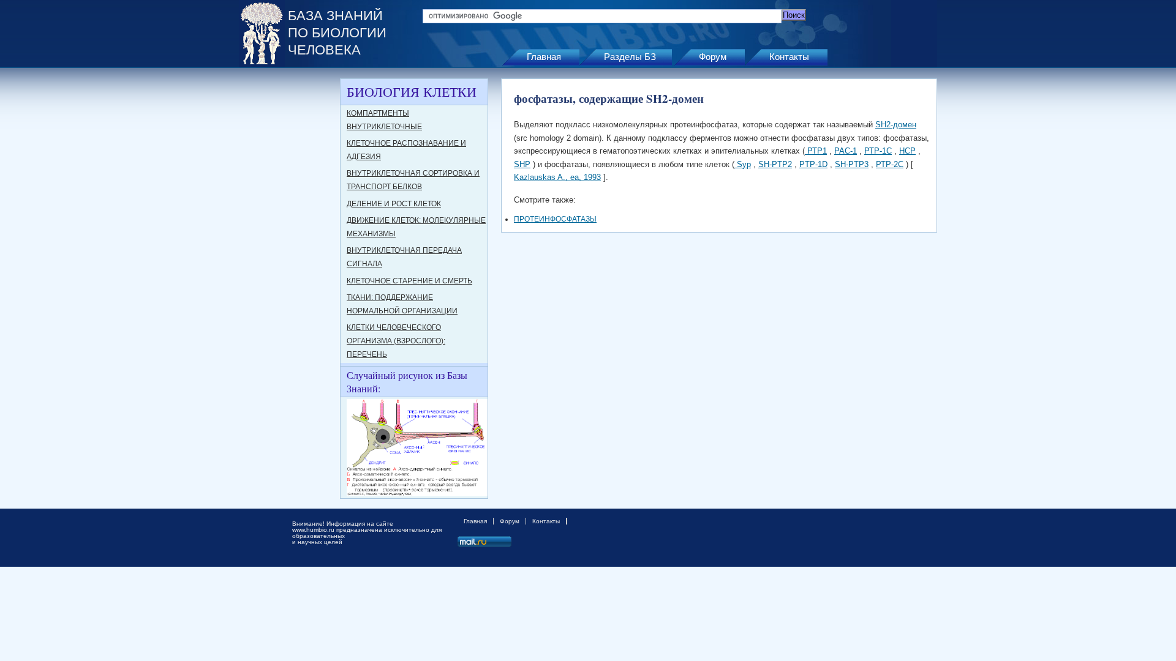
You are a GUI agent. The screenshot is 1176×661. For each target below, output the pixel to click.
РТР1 (816, 150)
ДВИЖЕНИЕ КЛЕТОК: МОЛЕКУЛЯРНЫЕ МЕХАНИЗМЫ (416, 227)
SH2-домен (895, 124)
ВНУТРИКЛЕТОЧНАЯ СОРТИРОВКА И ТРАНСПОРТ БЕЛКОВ (413, 180)
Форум (712, 56)
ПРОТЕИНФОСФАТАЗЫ (555, 219)
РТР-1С (878, 150)
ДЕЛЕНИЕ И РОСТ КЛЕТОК (394, 204)
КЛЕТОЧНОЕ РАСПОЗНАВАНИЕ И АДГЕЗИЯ (406, 150)
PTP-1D (813, 164)
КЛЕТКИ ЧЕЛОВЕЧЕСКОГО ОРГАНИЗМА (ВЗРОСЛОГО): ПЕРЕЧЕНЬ (396, 340)
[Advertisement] (288, 262)
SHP (522, 164)
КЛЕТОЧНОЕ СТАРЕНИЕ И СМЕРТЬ (409, 281)
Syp (742, 164)
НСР (907, 150)
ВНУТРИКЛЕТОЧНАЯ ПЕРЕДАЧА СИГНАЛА (404, 257)
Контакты (789, 56)
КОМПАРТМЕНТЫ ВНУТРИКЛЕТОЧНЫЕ (384, 120)
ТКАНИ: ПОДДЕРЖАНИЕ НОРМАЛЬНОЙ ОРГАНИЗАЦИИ (402, 304)
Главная (544, 56)
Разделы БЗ (630, 56)
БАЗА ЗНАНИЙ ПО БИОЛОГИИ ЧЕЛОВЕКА (337, 33)
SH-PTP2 (775, 164)
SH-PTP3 (852, 164)
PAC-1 (845, 150)
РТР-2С (889, 164)
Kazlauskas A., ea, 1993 (557, 177)
